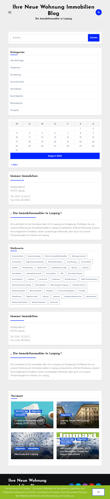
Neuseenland (35, 291)
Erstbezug (15, 74)
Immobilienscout (33, 273)
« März (14, 164)
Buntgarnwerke (79, 256)
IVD (62, 273)
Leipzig (31, 279)
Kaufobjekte (16, 96)
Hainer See (42, 268)
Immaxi (85, 268)
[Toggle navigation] (9, 12)
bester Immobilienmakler (56, 256)
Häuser (74, 268)
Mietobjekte (16, 103)
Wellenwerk (91, 296)
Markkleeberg (70, 279)
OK (98, 492)
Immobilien (15, 89)
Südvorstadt (32, 296)
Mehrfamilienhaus (89, 279)
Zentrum (54, 302)
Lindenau (56, 279)
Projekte (14, 110)
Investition (51, 273)
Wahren (56, 296)
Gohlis (15, 268)
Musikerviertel (79, 285)
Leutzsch (43, 279)
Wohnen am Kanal (19, 302)
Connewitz (16, 262)
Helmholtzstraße (59, 268)
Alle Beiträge (17, 60)
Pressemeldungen (66, 291)
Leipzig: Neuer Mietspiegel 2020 (75, 422)
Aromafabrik (17, 256)
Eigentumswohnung (34, 262)
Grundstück (27, 268)
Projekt (82, 291)
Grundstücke (17, 82)
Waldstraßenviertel (73, 296)
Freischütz (86, 262)
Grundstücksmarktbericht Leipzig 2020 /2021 (28, 422)
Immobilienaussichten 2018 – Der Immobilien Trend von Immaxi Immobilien (76, 451)
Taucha (45, 296)
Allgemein (15, 67)
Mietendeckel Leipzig (21, 285)
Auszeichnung (34, 256)
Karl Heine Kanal (75, 273)
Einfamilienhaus (55, 262)
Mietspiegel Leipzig (59, 285)
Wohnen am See (39, 302)
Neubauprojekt (18, 291)
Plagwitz (50, 291)
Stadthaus (17, 296)
